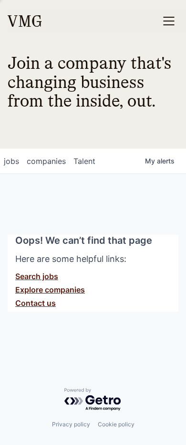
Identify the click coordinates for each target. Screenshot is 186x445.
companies (46, 161)
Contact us (35, 303)
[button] (169, 21)
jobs (11, 161)
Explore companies (50, 289)
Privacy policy (71, 424)
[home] (24, 21)
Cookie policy (116, 424)
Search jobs (36, 276)
